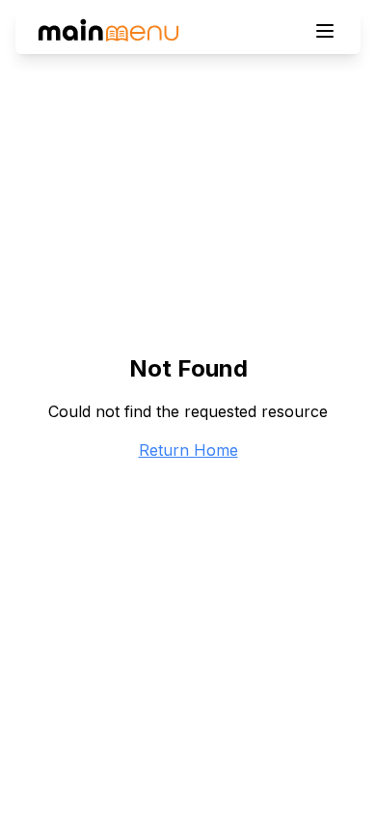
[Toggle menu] (325, 31)
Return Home (188, 450)
